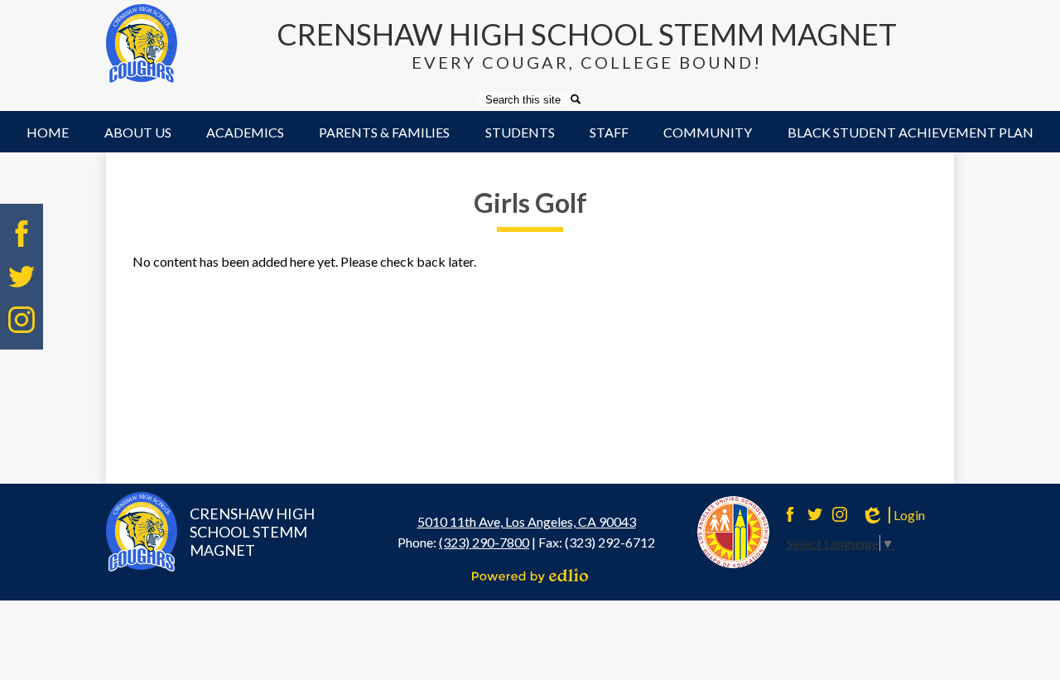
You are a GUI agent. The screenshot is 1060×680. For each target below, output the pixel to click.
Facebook (21, 233)
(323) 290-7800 (484, 542)
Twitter (21, 276)
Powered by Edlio (530, 575)
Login (892, 515)
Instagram (21, 319)
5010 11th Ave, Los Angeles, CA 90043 (526, 521)
